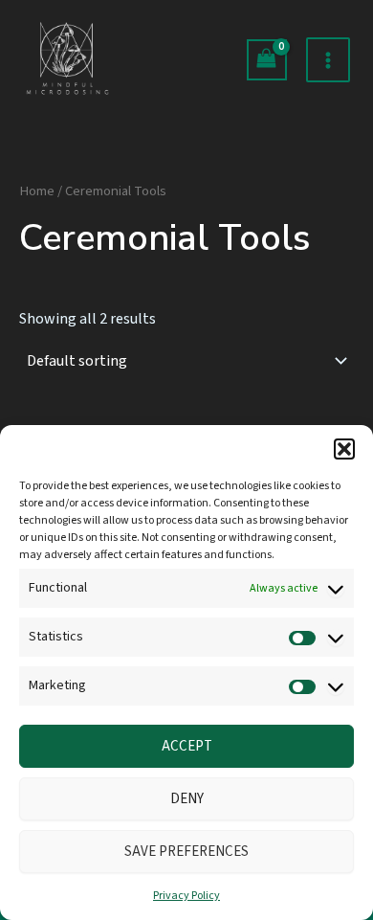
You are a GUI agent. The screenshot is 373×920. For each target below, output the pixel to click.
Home (37, 191)
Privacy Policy (186, 895)
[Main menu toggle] (328, 59)
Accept (187, 746)
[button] (344, 449)
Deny (187, 799)
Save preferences (186, 851)
